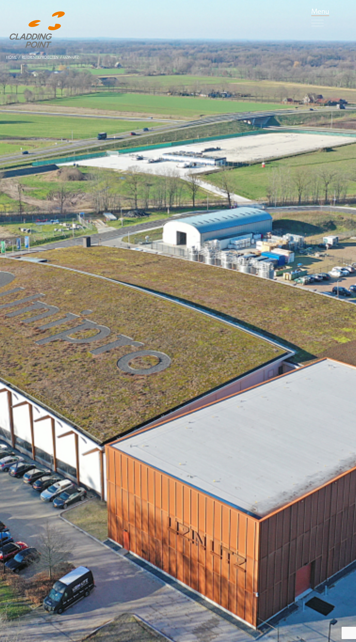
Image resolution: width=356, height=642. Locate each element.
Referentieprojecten (40, 57)
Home (11, 57)
